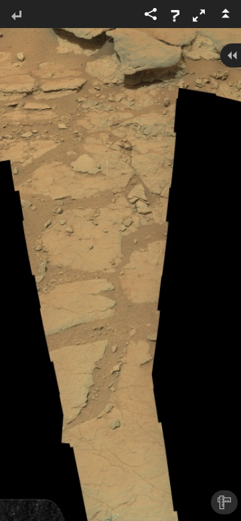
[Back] (16, 16)
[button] (199, 15)
